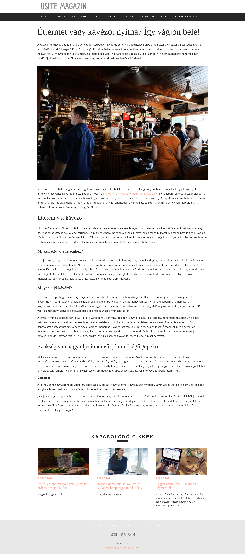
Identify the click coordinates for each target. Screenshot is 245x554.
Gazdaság (45, 478)
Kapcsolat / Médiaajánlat (122, 548)
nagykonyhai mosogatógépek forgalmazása (129, 193)
